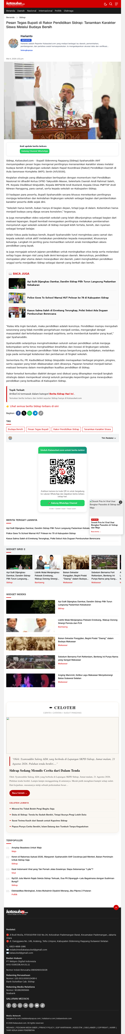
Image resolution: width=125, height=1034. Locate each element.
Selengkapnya (27, 50)
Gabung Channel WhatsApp (34, 151)
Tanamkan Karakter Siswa (97, 429)
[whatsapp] (29, 413)
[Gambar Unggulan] (62, 138)
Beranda (10, 17)
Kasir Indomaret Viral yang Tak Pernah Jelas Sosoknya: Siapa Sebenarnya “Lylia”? (52, 869)
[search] (110, 4)
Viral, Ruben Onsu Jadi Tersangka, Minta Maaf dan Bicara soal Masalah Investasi (105, 525)
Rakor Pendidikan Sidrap (66, 429)
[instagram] (31, 1005)
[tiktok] (42, 1005)
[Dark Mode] (105, 4)
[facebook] (18, 413)
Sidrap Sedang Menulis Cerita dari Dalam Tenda (44, 770)
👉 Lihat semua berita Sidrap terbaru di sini (32, 406)
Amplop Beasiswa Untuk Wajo (27, 847)
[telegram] (35, 413)
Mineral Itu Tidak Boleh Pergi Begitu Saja (33, 809)
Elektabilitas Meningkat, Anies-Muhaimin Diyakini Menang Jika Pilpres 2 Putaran (51, 890)
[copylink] (40, 413)
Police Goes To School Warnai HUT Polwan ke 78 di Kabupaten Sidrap (41, 533)
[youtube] (36, 1005)
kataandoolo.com (64, 1018)
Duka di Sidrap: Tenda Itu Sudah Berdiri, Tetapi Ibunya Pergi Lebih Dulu (49, 814)
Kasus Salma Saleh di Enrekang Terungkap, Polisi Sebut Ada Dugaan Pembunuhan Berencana (53, 538)
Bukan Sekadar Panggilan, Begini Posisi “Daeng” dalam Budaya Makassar (75, 577)
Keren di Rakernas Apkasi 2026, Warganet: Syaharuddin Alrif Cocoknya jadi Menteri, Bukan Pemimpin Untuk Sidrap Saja (62, 858)
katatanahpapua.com (31, 1018)
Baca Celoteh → (19, 793)
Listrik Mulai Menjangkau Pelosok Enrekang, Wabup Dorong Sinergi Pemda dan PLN (47, 577)
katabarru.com (48, 1018)
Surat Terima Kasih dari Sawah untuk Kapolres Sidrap (39, 820)
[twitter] (23, 413)
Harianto (26, 36)
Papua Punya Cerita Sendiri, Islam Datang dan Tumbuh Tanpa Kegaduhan (50, 826)
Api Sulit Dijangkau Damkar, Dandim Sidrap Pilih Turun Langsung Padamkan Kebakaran (50, 528)
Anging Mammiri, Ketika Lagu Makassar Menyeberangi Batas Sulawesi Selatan (85, 677)
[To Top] (116, 907)
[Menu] (116, 4)
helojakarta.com (13, 1018)
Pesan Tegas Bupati (38, 429)
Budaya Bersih (15, 429)
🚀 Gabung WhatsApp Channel (62, 503)
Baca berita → (96, 531)
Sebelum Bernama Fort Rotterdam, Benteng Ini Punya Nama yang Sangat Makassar (104, 577)
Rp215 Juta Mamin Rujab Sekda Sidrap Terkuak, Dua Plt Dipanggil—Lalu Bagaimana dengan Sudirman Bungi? (63, 880)
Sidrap (22, 17)
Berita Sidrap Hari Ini (61, 394)
